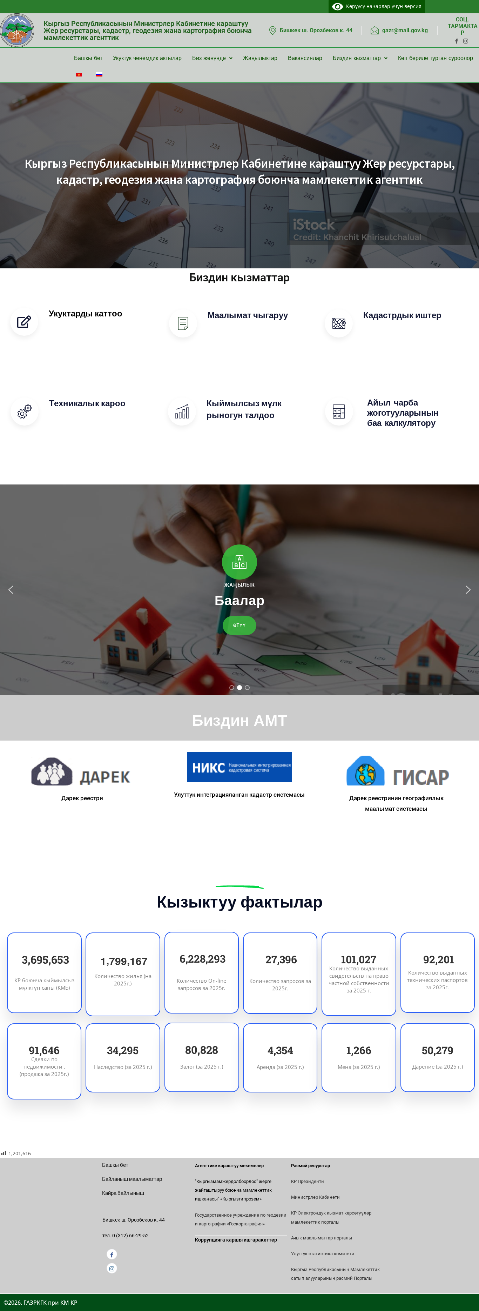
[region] (239, 589)
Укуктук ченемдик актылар (147, 58)
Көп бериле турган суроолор (435, 58)
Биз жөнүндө (209, 58)
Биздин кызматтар (357, 58)
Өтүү (65, 334)
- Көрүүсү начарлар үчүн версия (382, 6)
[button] (10, 589)
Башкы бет (88, 58)
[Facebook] (112, 1254)
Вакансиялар (305, 58)
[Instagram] (112, 1268)
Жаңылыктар (260, 58)
